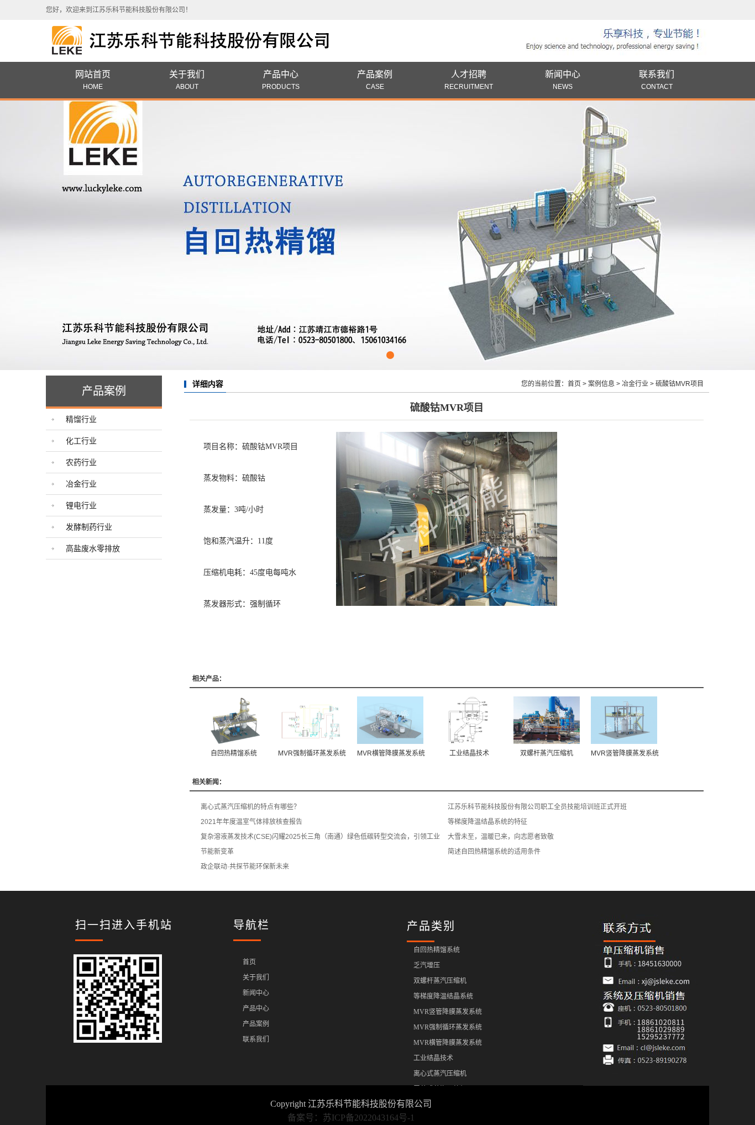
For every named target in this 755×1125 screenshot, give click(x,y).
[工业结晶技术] (469, 720)
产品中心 (281, 80)
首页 (574, 384)
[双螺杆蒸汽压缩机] (546, 720)
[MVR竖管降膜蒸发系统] (625, 720)
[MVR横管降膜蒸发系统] (391, 720)
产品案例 (374, 80)
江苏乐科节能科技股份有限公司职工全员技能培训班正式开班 (537, 807)
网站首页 (93, 80)
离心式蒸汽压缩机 (439, 1074)
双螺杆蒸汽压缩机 (546, 753)
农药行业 (81, 462)
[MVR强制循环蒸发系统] (312, 720)
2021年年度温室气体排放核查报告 (251, 822)
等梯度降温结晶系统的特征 (487, 822)
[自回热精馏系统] (234, 720)
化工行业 (81, 440)
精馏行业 (81, 419)
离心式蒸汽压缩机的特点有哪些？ (250, 807)
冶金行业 (81, 483)
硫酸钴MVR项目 (680, 384)
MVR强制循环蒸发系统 (312, 753)
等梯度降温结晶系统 (443, 996)
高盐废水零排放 (93, 548)
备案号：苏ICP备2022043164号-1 (351, 1117)
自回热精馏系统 (234, 753)
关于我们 (187, 80)
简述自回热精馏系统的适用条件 (494, 851)
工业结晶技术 (469, 753)
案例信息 (601, 384)
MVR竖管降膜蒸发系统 (625, 753)
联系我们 (656, 80)
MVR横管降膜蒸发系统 (391, 753)
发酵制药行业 (89, 526)
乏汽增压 (426, 965)
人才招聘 (468, 80)
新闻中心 (562, 80)
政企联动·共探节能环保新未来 (245, 866)
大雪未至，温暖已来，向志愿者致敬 (501, 837)
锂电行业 (81, 505)
